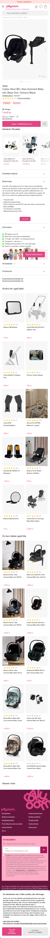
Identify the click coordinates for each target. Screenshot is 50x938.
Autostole (6, 17)
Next (45, 49)
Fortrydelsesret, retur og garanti (12, 824)
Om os (4, 831)
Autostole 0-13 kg (16, 17)
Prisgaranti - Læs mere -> (14, 241)
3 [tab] (25, 82)
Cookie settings (33, 824)
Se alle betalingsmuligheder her (12, 279)
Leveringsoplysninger (35, 813)
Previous (4, 49)
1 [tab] (21, 82)
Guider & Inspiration (8, 817)
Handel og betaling (34, 817)
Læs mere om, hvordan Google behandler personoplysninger (25, 923)
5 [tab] (30, 82)
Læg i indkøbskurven (21, 123)
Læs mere (25, 219)
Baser (25, 17)
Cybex (5, 86)
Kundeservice (6, 813)
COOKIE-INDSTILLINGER (35, 931)
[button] (3, 6)
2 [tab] (23, 82)
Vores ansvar (32, 827)
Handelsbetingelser (8, 820)
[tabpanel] (25, 49)
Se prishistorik (7, 119)
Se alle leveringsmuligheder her (12, 281)
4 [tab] (28, 82)
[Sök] (4, 13)
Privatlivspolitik (33, 820)
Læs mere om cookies (11, 921)
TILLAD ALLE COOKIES (12, 931)
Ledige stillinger (7, 827)
